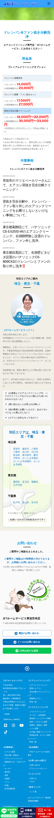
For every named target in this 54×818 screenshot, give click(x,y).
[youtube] (22, 725)
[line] (6, 725)
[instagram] (14, 725)
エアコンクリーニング (38, 685)
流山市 (25, 502)
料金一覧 (33, 702)
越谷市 (25, 448)
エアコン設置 (10, 752)
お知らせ (33, 778)
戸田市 (16, 458)
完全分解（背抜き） (12, 755)
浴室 (6, 775)
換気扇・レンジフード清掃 (40, 718)
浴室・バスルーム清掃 (38, 722)
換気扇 (7, 772)
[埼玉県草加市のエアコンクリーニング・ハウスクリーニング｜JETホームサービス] (20, 4)
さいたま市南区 (30, 458)
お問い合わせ (35, 765)
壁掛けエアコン (36, 688)
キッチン (8, 769)
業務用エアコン (36, 698)
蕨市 (36, 455)
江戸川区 (17, 485)
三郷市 (16, 452)
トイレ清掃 (34, 728)
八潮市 (34, 448)
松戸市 (16, 502)
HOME (7, 714)
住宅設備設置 (10, 789)
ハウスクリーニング (37, 712)
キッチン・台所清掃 (37, 715)
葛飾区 (34, 481)
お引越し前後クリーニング (40, 732)
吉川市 (25, 452)
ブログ (32, 782)
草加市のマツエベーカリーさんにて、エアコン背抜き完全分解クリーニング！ (27, 185)
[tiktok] (6, 732)
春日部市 (26, 455)
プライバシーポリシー (38, 768)
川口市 (34, 452)
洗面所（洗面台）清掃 (38, 725)
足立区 (25, 481)
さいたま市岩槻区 (22, 461)
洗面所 (7, 779)
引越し (7, 785)
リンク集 (33, 792)
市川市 (34, 502)
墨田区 (16, 481)
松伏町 (16, 455)
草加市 (16, 448)
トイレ (7, 782)
